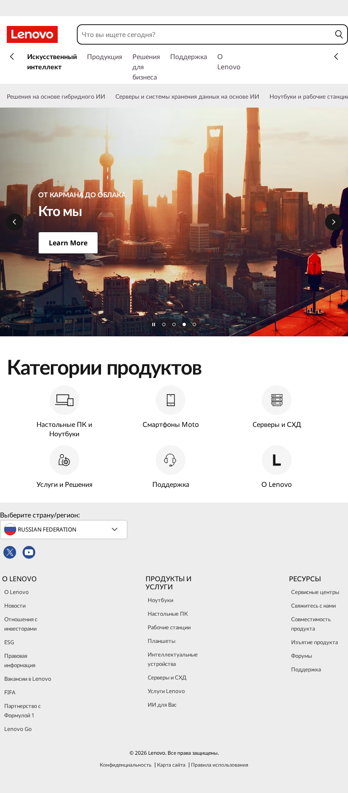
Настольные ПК (168, 613)
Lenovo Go (18, 729)
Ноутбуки (160, 600)
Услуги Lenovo (166, 691)
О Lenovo (16, 592)
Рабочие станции (169, 627)
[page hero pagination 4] (194, 324)
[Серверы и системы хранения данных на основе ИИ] (262, 96)
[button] (339, 34)
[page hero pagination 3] (184, 324)
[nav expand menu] (12, 56)
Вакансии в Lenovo (27, 678)
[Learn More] (174, 222)
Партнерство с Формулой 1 (22, 710)
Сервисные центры (315, 592)
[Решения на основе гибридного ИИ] (108, 96)
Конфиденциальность (126, 764)
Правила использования (219, 764)
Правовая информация (19, 660)
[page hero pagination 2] (174, 324)
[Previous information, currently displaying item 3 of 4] (14, 221)
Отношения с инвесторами (20, 623)
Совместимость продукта (311, 623)
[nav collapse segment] (336, 56)
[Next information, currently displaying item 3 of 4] (333, 221)
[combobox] (204, 34)
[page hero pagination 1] (164, 324)
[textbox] (64, 529)
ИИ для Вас (162, 704)
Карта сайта (171, 764)
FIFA (9, 692)
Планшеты (161, 641)
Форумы (301, 655)
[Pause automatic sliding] (154, 324)
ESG (9, 642)
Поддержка (306, 669)
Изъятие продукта (314, 642)
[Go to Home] (32, 34)
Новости (14, 605)
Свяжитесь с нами (313, 605)
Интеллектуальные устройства (173, 659)
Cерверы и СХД (167, 677)
